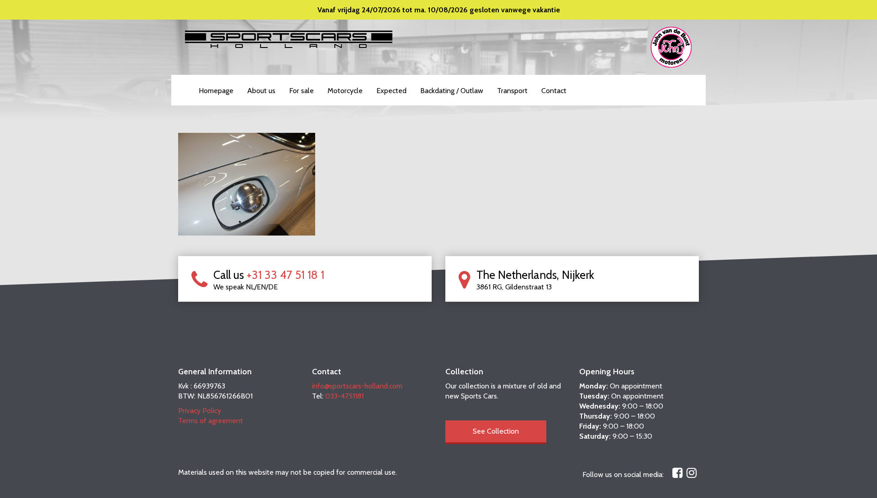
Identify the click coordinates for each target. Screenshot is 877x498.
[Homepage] (288, 38)
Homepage (216, 90)
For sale (301, 90)
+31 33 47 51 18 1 (285, 275)
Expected (391, 90)
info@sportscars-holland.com (357, 386)
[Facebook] (677, 473)
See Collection (496, 431)
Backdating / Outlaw (451, 90)
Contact (553, 90)
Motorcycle (345, 90)
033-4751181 (344, 396)
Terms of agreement (210, 420)
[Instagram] (692, 473)
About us (261, 90)
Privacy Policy (199, 410)
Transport (512, 90)
